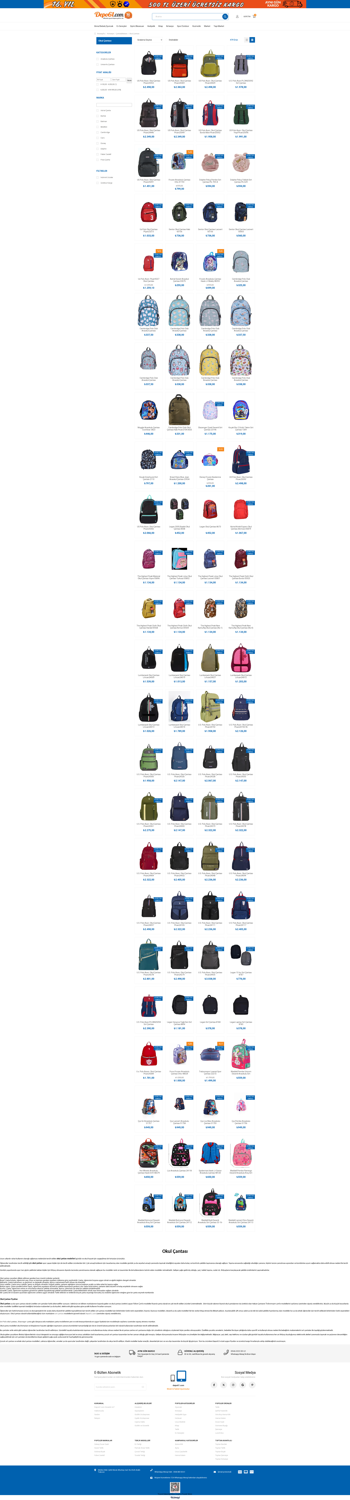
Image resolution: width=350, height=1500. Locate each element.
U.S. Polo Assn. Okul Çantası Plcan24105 (179, 924)
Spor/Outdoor (183, 26)
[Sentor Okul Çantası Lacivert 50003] (241, 212)
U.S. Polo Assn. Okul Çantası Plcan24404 (149, 874)
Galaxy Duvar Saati (101, 1444)
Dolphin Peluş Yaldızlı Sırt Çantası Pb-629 (241, 181)
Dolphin (104, 149)
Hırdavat (178, 1418)
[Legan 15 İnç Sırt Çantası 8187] (241, 955)
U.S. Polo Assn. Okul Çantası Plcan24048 (210, 874)
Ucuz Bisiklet (180, 1422)
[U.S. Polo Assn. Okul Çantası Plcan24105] (179, 905)
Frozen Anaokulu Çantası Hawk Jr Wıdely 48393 (210, 280)
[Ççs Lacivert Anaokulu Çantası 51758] (179, 1104)
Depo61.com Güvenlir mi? (104, 1407)
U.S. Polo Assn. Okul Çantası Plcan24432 (179, 874)
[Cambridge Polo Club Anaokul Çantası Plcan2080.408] (210, 311)
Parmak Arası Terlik (142, 1448)
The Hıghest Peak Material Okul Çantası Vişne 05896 (148, 577)
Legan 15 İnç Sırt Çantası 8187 (241, 973)
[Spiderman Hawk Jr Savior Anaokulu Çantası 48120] (210, 1153)
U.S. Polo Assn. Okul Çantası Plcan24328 (210, 775)
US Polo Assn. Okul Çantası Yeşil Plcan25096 (241, 131)
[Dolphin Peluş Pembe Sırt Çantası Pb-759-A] (210, 162)
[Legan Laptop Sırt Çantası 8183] (241, 1005)
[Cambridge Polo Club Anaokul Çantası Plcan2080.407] (179, 311)
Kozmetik (196, 26)
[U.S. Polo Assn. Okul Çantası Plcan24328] (210, 757)
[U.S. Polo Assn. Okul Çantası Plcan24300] (149, 757)
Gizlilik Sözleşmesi (142, 1414)
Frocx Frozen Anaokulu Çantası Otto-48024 (179, 1072)
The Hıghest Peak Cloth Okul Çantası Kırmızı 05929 (179, 627)
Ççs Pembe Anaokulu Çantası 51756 (241, 1122)
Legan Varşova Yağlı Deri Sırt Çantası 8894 (179, 1023)
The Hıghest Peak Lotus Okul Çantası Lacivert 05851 (210, 577)
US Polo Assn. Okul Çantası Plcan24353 (148, 82)
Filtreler (101, 171)
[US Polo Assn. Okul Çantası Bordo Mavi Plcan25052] (210, 113)
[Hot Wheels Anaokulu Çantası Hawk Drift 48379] (149, 1153)
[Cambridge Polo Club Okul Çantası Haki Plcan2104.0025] (179, 410)
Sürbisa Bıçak (99, 1452)
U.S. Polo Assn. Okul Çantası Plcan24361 (149, 825)
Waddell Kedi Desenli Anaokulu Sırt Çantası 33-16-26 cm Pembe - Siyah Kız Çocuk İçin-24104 (210, 1221)
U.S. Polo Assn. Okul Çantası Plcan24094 (241, 874)
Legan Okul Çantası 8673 (210, 527)
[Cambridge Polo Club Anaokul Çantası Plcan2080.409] (241, 311)
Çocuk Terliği (140, 1452)
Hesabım (138, 1407)
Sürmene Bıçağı (221, 1426)
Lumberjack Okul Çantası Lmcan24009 (148, 676)
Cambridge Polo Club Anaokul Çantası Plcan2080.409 (241, 329)
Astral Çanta (106, 110)
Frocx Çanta (105, 160)
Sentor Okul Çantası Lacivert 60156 (210, 230)
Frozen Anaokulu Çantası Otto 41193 (179, 181)
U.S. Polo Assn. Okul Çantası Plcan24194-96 (241, 726)
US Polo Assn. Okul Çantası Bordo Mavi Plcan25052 (210, 131)
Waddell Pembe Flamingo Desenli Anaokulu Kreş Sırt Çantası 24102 (241, 1172)
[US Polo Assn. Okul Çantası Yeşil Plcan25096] (241, 113)
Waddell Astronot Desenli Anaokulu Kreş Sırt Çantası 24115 (148, 1221)
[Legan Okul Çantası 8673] (210, 509)
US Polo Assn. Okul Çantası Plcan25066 (148, 528)
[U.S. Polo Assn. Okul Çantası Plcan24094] (241, 856)
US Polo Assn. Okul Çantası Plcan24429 (210, 82)
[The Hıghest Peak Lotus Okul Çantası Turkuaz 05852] (179, 559)
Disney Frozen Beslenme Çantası (210, 478)
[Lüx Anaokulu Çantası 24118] (179, 1153)
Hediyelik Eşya (180, 1414)
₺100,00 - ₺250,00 (109, 84)
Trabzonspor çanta (273, 1304)
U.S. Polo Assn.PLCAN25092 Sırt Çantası (241, 82)
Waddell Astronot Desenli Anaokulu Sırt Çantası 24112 (179, 1221)
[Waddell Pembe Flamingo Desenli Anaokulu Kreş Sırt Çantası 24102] (241, 1153)
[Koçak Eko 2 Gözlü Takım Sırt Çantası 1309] (241, 410)
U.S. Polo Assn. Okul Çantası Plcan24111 (210, 924)
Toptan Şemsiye (221, 1455)
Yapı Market (219, 26)
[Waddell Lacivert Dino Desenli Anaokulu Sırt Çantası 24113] (241, 1203)
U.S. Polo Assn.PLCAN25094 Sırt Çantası (149, 1023)
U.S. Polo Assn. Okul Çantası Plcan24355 (241, 775)
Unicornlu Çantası (108, 64)
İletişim (97, 1418)
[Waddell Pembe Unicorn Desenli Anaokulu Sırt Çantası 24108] (241, 1054)
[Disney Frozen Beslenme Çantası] (210, 460)
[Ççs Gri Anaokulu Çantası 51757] (149, 1104)
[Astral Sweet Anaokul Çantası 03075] (179, 261)
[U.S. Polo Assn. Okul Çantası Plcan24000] (179, 806)
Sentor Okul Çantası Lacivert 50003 (241, 230)
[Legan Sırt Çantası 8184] (210, 1005)
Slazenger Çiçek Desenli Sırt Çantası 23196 (210, 428)
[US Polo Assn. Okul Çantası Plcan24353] (149, 63)
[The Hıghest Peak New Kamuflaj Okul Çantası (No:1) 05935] (210, 608)
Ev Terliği (138, 1444)
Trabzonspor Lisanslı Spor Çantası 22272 (210, 1072)
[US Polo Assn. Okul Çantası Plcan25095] (241, 460)
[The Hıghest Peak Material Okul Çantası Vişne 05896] (149, 559)
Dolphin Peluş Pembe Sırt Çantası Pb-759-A (210, 181)
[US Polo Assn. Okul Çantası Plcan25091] (149, 162)
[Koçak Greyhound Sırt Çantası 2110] (149, 460)
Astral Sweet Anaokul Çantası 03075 (179, 280)
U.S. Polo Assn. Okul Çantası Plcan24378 (241, 825)
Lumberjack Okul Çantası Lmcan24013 (148, 726)
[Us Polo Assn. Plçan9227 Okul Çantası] (149, 261)
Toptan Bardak (221, 1444)
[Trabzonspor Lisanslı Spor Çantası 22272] (210, 1054)
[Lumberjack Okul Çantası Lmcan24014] (179, 707)
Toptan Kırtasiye (221, 1459)
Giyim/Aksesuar (137, 26)
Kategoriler (103, 52)
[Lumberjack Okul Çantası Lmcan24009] (149, 658)
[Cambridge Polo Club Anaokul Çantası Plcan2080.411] (179, 361)
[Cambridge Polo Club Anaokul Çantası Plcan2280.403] (149, 311)
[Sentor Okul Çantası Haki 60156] (179, 212)
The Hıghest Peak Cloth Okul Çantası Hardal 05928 (149, 627)
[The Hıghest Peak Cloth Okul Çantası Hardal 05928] (149, 608)
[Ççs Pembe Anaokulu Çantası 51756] (241, 1104)
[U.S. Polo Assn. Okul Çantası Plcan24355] (241, 757)
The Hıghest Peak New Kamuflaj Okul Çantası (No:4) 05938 (241, 627)
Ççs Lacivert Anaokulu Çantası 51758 (179, 1122)
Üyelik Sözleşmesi (142, 1418)
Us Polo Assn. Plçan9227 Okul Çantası (148, 280)
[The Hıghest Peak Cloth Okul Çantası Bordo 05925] (241, 559)
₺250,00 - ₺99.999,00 (111, 90)
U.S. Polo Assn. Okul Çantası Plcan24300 (149, 775)
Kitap (160, 26)
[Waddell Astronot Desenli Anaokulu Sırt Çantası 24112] (179, 1203)
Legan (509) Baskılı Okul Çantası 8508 (179, 528)
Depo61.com (90, 1314)
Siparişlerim (139, 1411)
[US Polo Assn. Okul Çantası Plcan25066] (149, 509)
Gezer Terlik (98, 1448)
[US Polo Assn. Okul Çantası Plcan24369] (179, 63)
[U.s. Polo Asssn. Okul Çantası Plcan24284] (149, 1054)
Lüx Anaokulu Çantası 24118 (179, 1171)
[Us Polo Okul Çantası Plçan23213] (149, 212)
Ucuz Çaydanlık (181, 1452)
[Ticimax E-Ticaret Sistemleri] (175, 1497)
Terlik (177, 1429)
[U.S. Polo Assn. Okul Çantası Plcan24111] (210, 905)
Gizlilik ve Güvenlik (142, 1426)
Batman (104, 121)
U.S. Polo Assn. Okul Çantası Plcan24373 (210, 825)
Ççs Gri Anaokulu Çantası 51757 (148, 1122)
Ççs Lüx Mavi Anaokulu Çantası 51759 (210, 1122)
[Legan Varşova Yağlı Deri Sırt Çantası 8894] (179, 1005)
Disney (103, 143)
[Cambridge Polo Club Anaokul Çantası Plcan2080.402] (241, 261)
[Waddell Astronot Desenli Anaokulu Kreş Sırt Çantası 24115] (149, 1203)
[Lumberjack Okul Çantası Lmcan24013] (149, 707)
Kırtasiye (170, 26)
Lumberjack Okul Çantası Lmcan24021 (210, 676)
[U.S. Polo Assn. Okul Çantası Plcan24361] (149, 806)
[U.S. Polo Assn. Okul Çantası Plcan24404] (149, 856)
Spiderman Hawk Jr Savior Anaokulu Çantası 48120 (210, 1172)
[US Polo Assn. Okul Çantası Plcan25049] (179, 113)
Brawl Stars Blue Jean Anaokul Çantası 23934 (179, 478)
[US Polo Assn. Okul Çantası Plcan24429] (210, 63)
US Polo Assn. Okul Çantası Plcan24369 (179, 82)
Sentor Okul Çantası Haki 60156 (179, 230)
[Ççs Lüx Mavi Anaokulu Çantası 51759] (210, 1104)
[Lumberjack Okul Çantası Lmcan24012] (241, 658)
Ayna (177, 1448)
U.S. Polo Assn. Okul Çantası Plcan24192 (210, 726)
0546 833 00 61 (238, 1351)
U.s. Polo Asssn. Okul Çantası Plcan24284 (148, 1072)
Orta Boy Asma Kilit (222, 1414)
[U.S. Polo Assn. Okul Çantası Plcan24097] (149, 905)
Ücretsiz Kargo (106, 183)
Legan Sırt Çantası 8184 (210, 1022)
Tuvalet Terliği (140, 1455)
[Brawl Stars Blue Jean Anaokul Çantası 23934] (179, 460)
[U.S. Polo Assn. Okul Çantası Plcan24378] (241, 806)
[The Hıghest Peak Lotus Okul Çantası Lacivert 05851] (210, 559)
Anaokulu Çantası (108, 59)
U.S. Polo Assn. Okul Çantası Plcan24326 (179, 775)
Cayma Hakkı (140, 1422)
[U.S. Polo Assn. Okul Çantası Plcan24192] (210, 707)
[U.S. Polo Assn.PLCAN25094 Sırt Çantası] (149, 1005)
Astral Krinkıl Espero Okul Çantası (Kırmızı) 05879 (241, 528)
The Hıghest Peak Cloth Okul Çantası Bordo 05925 (241, 577)
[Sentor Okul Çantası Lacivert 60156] (210, 212)
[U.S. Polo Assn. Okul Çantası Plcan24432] (179, 856)
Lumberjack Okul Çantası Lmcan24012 (241, 676)
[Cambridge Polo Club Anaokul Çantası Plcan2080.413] (241, 361)
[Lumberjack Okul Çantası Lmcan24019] (179, 658)
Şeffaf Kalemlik (221, 1411)
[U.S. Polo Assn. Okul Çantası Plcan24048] (210, 856)
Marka (100, 97)
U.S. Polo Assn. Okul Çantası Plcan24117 (241, 924)
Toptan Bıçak (220, 1452)
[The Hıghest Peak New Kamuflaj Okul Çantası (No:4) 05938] (241, 608)
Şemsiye (218, 1429)
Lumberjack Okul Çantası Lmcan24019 (179, 676)
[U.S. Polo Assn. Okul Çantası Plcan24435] (210, 955)
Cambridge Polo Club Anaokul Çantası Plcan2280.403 (149, 329)
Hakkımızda (99, 1411)
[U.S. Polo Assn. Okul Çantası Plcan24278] (149, 955)
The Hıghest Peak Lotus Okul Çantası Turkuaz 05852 (179, 577)
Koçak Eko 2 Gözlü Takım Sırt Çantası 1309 (241, 428)
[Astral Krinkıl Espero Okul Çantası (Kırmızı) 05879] (241, 509)
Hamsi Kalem (220, 1418)
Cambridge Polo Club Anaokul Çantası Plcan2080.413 (241, 379)
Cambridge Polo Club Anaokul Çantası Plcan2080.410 (149, 379)
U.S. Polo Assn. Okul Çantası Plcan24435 (210, 973)
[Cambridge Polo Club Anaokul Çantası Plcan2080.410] (149, 361)
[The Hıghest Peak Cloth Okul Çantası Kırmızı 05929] (179, 608)
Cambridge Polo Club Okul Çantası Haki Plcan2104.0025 (179, 428)
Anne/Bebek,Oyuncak (103, 26)
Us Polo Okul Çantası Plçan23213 (149, 230)
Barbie (103, 116)
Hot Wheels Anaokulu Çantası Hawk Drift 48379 (149, 1172)
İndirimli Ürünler (107, 177)
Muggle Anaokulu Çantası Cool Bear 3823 (149, 428)
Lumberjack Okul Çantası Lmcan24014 (179, 726)
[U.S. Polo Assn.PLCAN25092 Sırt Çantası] (241, 63)
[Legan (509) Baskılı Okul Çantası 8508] (179, 509)
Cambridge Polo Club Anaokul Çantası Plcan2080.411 (179, 379)
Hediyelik (151, 26)
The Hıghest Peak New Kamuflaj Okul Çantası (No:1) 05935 (210, 627)
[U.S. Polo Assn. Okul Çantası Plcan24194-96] (241, 707)
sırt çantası (59, 1314)
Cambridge (105, 132)
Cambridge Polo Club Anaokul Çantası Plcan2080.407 (179, 329)
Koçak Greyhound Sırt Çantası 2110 (148, 478)
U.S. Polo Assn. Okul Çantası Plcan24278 (149, 973)
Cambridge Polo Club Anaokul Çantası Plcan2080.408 (210, 329)
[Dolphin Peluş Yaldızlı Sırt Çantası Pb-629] (241, 162)
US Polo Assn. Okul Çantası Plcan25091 (148, 181)
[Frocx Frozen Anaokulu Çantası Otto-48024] (179, 1054)
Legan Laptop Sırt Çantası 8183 (241, 1023)
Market (207, 26)
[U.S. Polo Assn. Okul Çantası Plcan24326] (179, 757)
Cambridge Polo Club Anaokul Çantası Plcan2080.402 (241, 280)
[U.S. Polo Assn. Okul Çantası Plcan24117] (241, 905)
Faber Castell (106, 154)
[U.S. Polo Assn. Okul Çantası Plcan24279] (179, 955)
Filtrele (129, 80)
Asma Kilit (179, 1444)
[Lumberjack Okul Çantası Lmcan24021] (210, 658)
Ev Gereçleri (122, 26)
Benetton (104, 127)
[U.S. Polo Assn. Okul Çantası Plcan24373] (210, 806)
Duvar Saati (219, 1422)
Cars (103, 138)
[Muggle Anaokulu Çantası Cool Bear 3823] (149, 410)
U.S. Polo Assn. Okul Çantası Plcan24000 (179, 825)
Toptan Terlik (220, 1448)
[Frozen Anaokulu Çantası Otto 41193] (179, 162)
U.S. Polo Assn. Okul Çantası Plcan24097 (149, 924)
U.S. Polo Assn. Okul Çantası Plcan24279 (179, 973)
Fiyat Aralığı (103, 72)
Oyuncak (178, 1407)
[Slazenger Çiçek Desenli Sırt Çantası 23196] (210, 410)
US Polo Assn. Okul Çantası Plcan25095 (241, 478)
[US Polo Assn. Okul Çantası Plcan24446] (149, 113)
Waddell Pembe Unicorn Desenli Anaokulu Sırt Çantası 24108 (241, 1072)
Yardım (97, 1414)
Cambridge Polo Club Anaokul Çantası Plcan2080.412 (210, 379)
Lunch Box (219, 1433)
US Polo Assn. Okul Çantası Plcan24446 (148, 131)
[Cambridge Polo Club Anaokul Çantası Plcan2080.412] (210, 361)
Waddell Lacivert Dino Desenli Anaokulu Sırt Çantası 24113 (240, 1221)
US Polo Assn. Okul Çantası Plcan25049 (179, 131)
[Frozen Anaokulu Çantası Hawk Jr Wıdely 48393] (210, 261)
